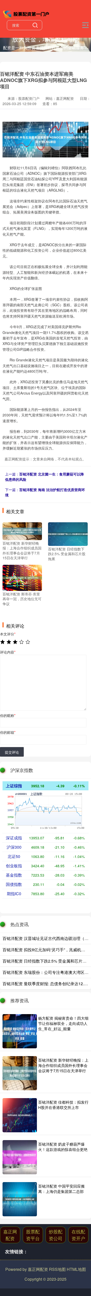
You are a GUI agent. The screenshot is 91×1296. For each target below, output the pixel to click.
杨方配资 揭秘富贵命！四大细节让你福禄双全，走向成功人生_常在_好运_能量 (63, 1023)
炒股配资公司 (55, 1234)
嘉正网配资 (10, 1234)
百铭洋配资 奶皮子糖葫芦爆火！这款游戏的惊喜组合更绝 (62, 1146)
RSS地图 (57, 1269)
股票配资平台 (33, 1234)
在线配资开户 (78, 1234)
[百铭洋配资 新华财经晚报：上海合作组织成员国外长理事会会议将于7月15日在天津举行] (22, 530)
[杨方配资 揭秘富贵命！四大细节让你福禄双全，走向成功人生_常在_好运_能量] (20, 1031)
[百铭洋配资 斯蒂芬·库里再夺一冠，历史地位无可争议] (22, 577)
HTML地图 (76, 1269)
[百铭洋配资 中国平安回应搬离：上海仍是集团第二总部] (20, 1199)
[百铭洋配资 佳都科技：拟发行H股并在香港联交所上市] (20, 1115)
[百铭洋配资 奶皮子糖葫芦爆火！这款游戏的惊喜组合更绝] (20, 1157)
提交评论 (12, 752)
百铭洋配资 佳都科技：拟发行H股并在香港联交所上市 (63, 1104)
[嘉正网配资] (26, 13)
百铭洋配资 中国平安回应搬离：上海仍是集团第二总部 (61, 1188)
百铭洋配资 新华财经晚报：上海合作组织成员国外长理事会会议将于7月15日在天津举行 (63, 1065)
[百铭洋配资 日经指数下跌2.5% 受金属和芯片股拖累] (67, 533)
